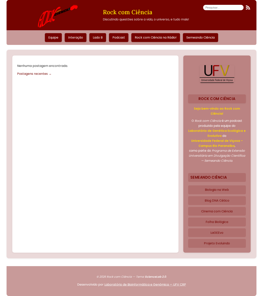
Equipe (53, 37)
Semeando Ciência (200, 37)
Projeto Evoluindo (217, 243)
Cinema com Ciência (217, 211)
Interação (75, 37)
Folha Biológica (217, 222)
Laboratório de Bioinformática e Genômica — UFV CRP (145, 284)
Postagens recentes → (34, 73)
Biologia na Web (217, 190)
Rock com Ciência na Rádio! (156, 37)
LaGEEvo (216, 232)
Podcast (118, 37)
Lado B (98, 37)
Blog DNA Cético (217, 200)
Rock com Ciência (127, 12)
